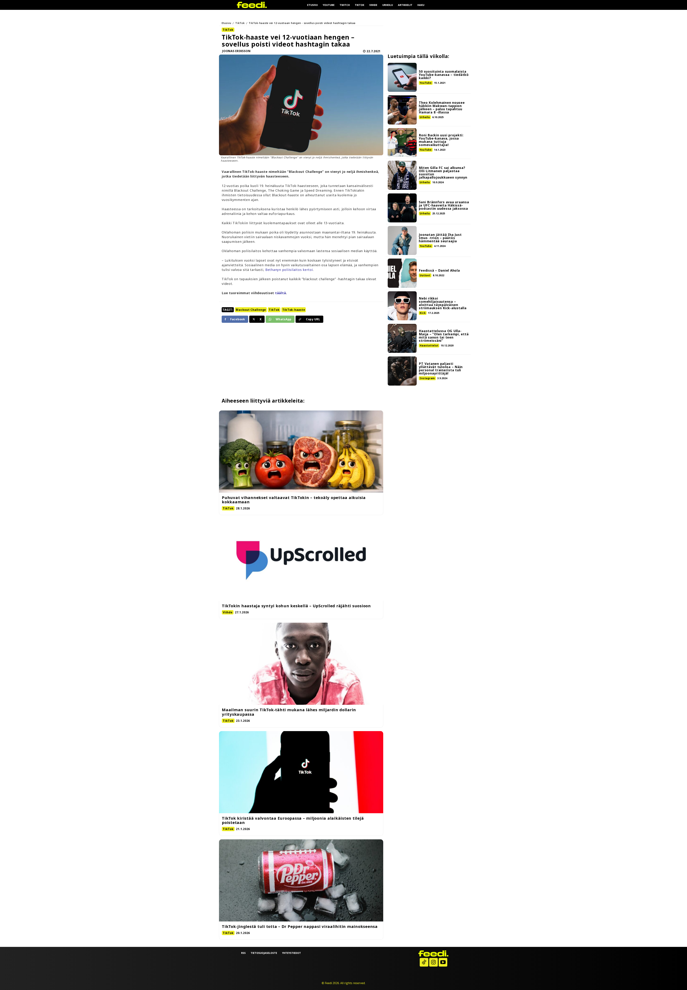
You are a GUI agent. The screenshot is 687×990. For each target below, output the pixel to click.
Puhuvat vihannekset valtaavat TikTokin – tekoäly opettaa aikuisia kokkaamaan (294, 499)
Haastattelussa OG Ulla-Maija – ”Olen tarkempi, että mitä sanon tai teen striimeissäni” (444, 336)
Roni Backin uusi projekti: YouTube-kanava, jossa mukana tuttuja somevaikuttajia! (441, 140)
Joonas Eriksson (236, 51)
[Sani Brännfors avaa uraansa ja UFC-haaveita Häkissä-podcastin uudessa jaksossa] (402, 207)
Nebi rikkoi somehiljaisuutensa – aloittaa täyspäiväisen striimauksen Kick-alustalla (442, 303)
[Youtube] (443, 962)
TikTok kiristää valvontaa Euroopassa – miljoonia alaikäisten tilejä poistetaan (293, 820)
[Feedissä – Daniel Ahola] (402, 273)
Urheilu (425, 117)
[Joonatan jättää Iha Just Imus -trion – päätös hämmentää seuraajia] (402, 240)
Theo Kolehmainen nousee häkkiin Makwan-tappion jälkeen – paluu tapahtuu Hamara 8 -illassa (442, 107)
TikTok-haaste (293, 310)
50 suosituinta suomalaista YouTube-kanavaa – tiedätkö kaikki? (444, 74)
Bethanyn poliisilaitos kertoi (289, 269)
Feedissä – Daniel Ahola (439, 270)
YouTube (426, 82)
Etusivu (226, 23)
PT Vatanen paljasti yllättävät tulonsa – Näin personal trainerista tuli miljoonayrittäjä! (441, 368)
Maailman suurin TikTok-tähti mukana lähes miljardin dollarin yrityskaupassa (289, 712)
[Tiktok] (424, 962)
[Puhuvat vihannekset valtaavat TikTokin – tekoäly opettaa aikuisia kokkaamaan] (301, 451)
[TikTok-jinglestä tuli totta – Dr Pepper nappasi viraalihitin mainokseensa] (301, 880)
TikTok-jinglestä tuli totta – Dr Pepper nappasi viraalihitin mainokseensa (300, 926)
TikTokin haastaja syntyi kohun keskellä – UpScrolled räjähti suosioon (296, 605)
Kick (423, 313)
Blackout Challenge (251, 310)
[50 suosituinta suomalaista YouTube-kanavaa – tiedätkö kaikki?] (402, 77)
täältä (280, 293)
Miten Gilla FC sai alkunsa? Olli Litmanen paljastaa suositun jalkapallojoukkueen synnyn (443, 172)
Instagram (427, 378)
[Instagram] (433, 962)
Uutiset (425, 275)
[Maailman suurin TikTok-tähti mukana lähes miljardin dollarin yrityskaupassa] (301, 664)
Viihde (228, 612)
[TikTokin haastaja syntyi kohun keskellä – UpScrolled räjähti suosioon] (301, 560)
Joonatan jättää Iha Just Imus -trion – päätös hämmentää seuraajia (440, 237)
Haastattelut (429, 345)
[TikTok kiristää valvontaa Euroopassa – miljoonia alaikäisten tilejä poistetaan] (301, 772)
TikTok (240, 23)
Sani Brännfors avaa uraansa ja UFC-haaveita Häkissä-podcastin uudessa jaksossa (444, 205)
